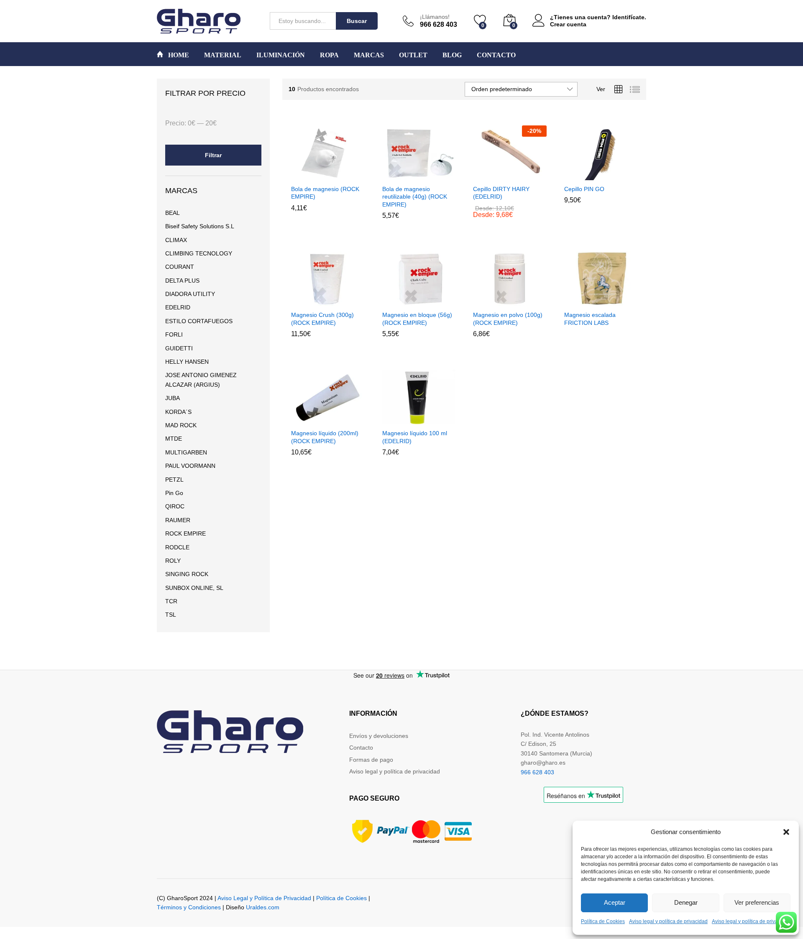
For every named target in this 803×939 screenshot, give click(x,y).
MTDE (173, 438)
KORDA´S (178, 411)
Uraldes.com (262, 907)
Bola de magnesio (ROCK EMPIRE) (325, 193)
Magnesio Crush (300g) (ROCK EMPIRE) (322, 318)
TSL (170, 614)
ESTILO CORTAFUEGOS (199, 321)
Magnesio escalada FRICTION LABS (590, 318)
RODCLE (177, 547)
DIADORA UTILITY (190, 294)
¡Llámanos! (435, 16)
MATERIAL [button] (222, 55)
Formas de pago (371, 759)
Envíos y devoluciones (378, 735)
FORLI (174, 334)
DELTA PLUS (182, 280)
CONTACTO (496, 55)
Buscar (357, 21)
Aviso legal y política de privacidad (668, 921)
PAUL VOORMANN (190, 465)
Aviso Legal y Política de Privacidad (264, 898)
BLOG (452, 55)
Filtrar (213, 155)
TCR (171, 601)
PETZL (174, 479)
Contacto (361, 747)
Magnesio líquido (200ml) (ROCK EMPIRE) (324, 437)
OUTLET (413, 55)
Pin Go (174, 493)
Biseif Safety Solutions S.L (199, 226)
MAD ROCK (181, 425)
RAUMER (177, 520)
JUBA (172, 398)
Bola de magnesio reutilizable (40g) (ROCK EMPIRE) (414, 196)
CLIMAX (176, 240)
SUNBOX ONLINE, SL (194, 587)
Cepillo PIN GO (584, 189)
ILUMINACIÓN (280, 55)
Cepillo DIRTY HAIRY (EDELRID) (501, 193)
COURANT (179, 266)
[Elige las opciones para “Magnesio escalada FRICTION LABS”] (580, 301)
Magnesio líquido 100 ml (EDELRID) (414, 437)
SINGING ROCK (186, 574)
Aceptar (614, 902)
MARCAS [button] (369, 55)
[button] (786, 832)
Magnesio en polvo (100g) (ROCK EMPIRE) (507, 318)
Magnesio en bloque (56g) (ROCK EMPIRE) (417, 318)
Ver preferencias (756, 902)
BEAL (172, 212)
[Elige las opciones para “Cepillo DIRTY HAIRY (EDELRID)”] (489, 175)
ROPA (329, 55)
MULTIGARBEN (186, 452)
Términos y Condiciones (189, 907)
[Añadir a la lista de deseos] (346, 175)
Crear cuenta (568, 24)
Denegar (686, 902)
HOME (177, 55)
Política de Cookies (603, 921)
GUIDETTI (179, 348)
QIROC (174, 506)
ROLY (173, 560)
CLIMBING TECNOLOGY (198, 253)
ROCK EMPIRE (185, 533)
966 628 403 (537, 772)
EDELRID (177, 307)
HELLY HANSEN (187, 361)
